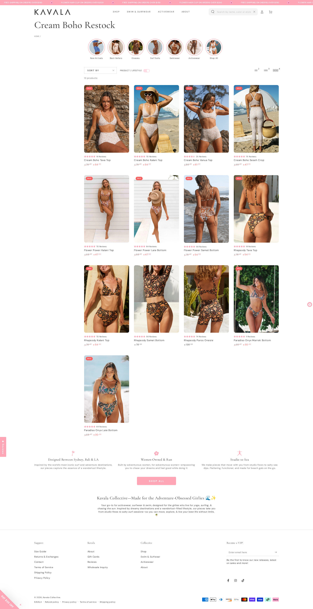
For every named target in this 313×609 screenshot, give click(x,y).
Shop (143, 551)
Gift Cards (93, 556)
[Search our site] (212, 11)
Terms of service (88, 602)
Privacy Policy (42, 577)
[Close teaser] (20, 604)
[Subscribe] (277, 552)
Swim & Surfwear (150, 556)
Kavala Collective (51, 597)
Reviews (92, 561)
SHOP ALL (156, 481)
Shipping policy (108, 602)
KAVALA (38, 602)
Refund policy (52, 602)
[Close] (254, 11)
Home (36, 36)
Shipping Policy (43, 572)
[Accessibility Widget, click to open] (309, 304)
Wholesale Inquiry (98, 567)
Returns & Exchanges (46, 556)
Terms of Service (43, 567)
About (91, 551)
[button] (233, 11)
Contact (38, 561)
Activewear (147, 561)
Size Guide (40, 551)
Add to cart (107, 138)
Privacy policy (69, 602)
